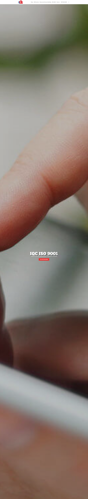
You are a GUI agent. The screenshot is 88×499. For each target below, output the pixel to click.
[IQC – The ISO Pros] (21, 2)
